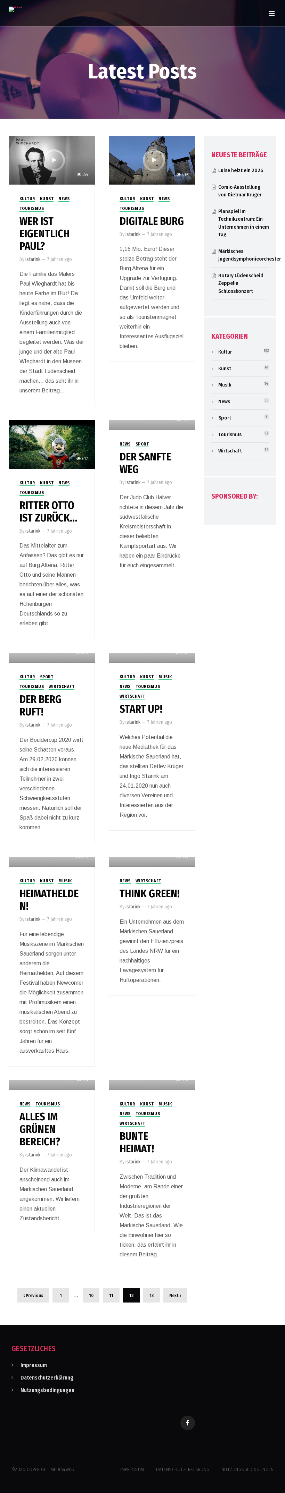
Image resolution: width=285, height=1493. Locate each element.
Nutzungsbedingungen (47, 1390)
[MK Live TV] (15, 9)
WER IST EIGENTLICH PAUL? (44, 234)
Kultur (27, 198)
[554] (52, 160)
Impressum (34, 1365)
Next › (175, 1295)
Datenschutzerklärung (47, 1377)
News (64, 198)
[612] (52, 444)
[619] (152, 160)
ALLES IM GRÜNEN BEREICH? (39, 1129)
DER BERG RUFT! (40, 705)
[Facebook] (187, 1423)
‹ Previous (33, 1295)
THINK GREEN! (150, 894)
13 (151, 1295)
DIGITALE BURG (152, 221)
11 (111, 1295)
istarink (32, 259)
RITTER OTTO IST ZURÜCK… (48, 511)
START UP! (141, 709)
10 (91, 1295)
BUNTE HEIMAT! (137, 1142)
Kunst (47, 198)
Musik (165, 677)
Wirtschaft (61, 686)
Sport (142, 444)
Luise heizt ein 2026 (240, 170)
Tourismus (31, 208)
